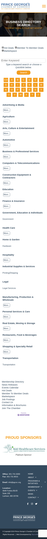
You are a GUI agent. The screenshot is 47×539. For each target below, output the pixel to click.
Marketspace (10, 50)
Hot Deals (9, 47)
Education (8, 189)
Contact (32, 497)
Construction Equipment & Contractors (17, 176)
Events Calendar (10, 387)
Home (30, 474)
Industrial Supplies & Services (19, 266)
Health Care (9, 228)
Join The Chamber (11, 408)
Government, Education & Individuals (23, 212)
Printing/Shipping (10, 273)
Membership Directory (13, 382)
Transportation (10, 358)
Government (8, 219)
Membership (34, 487)
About (31, 477)
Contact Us (7, 402)
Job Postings (8, 399)
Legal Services (9, 288)
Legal (5, 281)
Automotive (9, 140)
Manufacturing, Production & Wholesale (18, 298)
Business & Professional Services (21, 151)
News (30, 494)
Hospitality (8, 255)
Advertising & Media (13, 105)
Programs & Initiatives (34, 482)
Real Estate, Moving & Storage (19, 323)
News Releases (10, 385)
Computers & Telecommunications (21, 163)
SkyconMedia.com (37, 534)
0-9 (6, 80)
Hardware (7, 246)
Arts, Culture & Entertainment (18, 128)
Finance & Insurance (14, 201)
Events (31, 490)
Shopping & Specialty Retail (17, 346)
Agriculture (9, 116)
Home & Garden (11, 239)
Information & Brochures (14, 405)
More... (7, 110)
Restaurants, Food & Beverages (20, 335)
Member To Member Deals (30, 47)
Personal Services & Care (16, 311)
